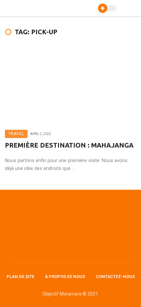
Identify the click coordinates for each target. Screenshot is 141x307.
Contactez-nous (115, 276)
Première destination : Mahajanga (69, 145)
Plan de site (20, 276)
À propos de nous (65, 276)
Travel (16, 133)
